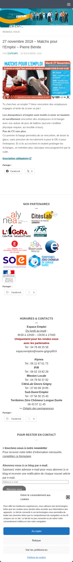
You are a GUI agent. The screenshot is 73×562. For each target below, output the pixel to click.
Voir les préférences (36, 549)
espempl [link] (13, 53)
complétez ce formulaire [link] (17, 456)
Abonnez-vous (14, 489)
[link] (36, 18)
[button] (68, 497)
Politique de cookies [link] (36, 557)
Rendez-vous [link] (11, 31)
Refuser (36, 540)
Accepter (37, 531)
